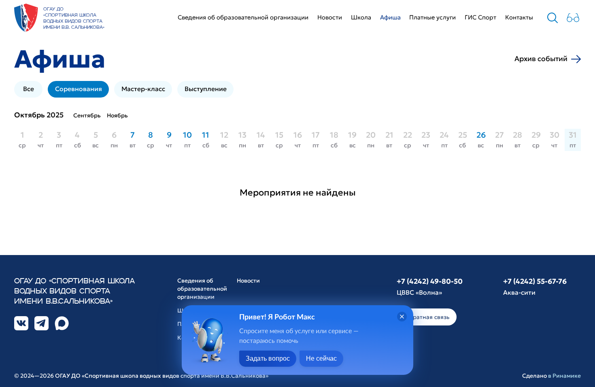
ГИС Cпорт (480, 17)
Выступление (206, 89)
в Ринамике (564, 375)
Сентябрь (87, 115)
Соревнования (78, 89)
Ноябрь (117, 115)
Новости (329, 17)
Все (28, 89)
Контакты (519, 17)
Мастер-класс (143, 89)
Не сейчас (321, 358)
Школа (361, 17)
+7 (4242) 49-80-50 (430, 281)
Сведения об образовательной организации (243, 17)
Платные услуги (432, 17)
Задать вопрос (268, 358)
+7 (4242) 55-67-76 (535, 281)
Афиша (390, 17)
